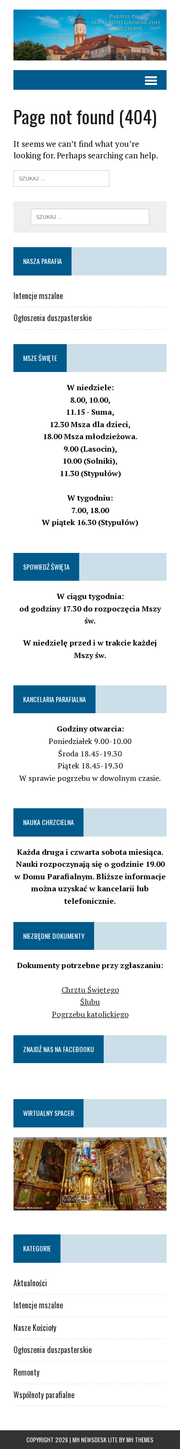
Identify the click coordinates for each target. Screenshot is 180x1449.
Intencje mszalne (38, 295)
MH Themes (140, 1440)
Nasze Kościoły (34, 1327)
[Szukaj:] (61, 177)
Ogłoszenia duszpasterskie (52, 317)
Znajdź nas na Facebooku (58, 1049)
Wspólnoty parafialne (43, 1395)
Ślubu (90, 1001)
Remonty (26, 1372)
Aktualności (30, 1283)
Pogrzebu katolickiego (90, 1014)
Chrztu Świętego (90, 989)
